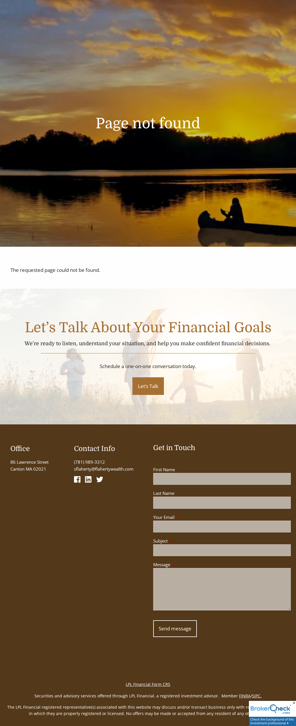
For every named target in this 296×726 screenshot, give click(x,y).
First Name (164, 469)
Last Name (163, 493)
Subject (181, 541)
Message (183, 564)
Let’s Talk (148, 386)
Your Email (185, 517)
